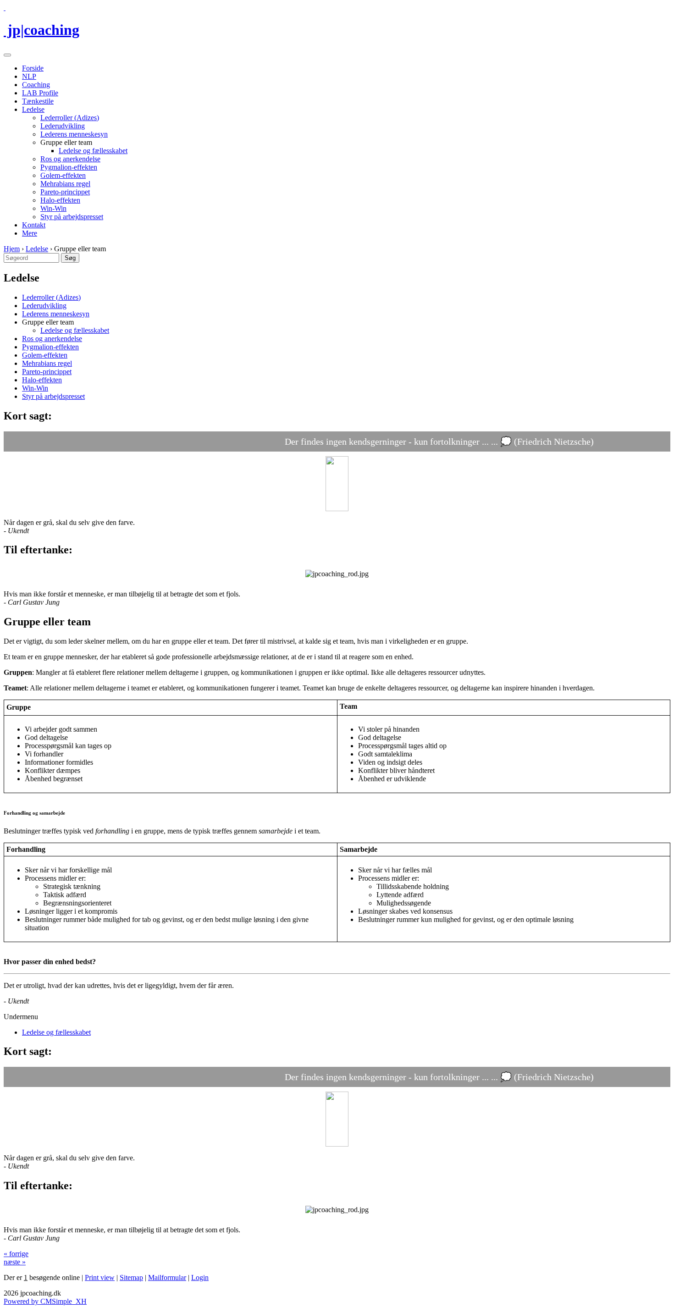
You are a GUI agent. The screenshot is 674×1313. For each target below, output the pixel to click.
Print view (100, 1277)
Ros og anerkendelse (70, 159)
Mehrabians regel (65, 184)
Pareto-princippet (65, 192)
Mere (29, 233)
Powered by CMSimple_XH (45, 1301)
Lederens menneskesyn (74, 134)
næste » (15, 1262)
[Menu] (7, 55)
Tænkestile (38, 101)
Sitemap (131, 1277)
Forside (33, 68)
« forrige (16, 1254)
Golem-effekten (63, 175)
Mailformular (167, 1277)
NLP (29, 76)
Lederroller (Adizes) (69, 117)
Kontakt (33, 225)
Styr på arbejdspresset (71, 217)
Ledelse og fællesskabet (93, 150)
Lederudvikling (62, 126)
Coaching (36, 84)
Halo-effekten (60, 200)
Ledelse (33, 109)
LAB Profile (40, 93)
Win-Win (53, 208)
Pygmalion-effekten (68, 167)
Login (200, 1277)
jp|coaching (41, 30)
